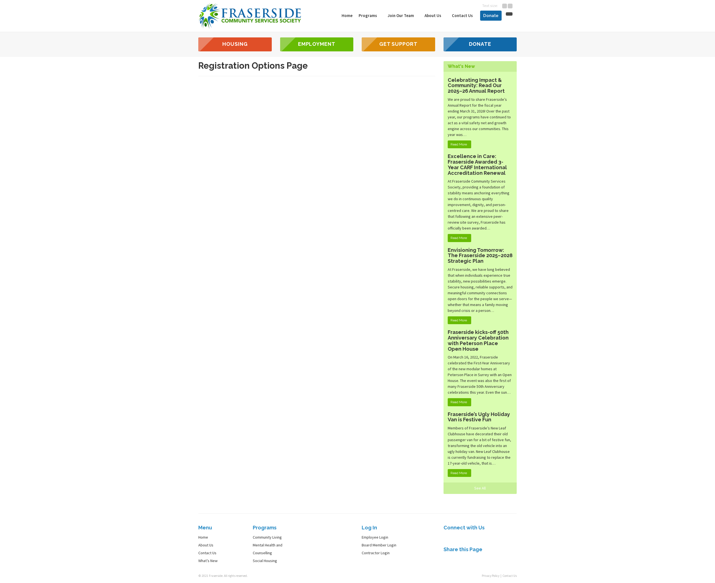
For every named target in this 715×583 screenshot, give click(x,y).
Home (347, 15)
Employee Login (375, 537)
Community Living (267, 537)
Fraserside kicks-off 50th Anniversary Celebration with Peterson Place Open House (478, 340)
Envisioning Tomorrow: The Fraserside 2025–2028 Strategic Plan (480, 255)
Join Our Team (401, 15)
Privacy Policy (490, 576)
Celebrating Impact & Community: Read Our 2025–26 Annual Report (476, 85)
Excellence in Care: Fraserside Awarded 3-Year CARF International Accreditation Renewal (477, 164)
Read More (459, 144)
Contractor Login (376, 552)
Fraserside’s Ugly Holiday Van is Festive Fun (479, 417)
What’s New (208, 560)
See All (480, 488)
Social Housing (265, 560)
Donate (491, 15)
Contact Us (462, 15)
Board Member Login (379, 545)
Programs (368, 15)
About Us (433, 15)
